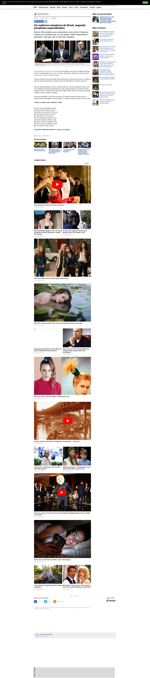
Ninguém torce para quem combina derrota (39, 150)
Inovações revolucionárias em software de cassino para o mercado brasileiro (107, 56)
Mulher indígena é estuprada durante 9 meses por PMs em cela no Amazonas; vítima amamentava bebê (107, 34)
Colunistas (92, 7)
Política (35, 7)
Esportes (98, 7)
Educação (52, 7)
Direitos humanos (43, 7)
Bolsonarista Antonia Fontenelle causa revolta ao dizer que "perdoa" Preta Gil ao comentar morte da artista (108, 49)
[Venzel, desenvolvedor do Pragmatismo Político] (111, 600)
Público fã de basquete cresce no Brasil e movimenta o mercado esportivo (107, 101)
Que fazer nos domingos (106, 84)
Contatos (41, 634)
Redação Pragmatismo (43, 13)
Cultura (71, 7)
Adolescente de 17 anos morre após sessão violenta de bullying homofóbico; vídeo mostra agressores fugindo (108, 19)
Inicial (37, 634)
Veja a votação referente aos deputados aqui (46, 75)
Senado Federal (46, 135)
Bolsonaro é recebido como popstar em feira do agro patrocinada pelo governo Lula (55, 151)
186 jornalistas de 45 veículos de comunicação (46, 71)
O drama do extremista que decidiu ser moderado (69, 150)
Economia (64, 7)
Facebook (67, 129)
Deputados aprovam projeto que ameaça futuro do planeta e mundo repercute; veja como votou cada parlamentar (108, 64)
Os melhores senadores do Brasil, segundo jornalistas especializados (59, 26)
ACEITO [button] (145, 2)
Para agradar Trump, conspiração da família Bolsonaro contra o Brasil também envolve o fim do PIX (107, 72)
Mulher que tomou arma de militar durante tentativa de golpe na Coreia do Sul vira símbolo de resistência (84, 152)
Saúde (58, 7)
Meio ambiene (84, 7)
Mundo (76, 7)
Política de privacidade (47, 634)
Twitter (59, 129)
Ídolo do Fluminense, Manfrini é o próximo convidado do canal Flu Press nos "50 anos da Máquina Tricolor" (107, 94)
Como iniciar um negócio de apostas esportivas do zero (107, 40)
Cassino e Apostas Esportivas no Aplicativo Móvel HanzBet (107, 78)
